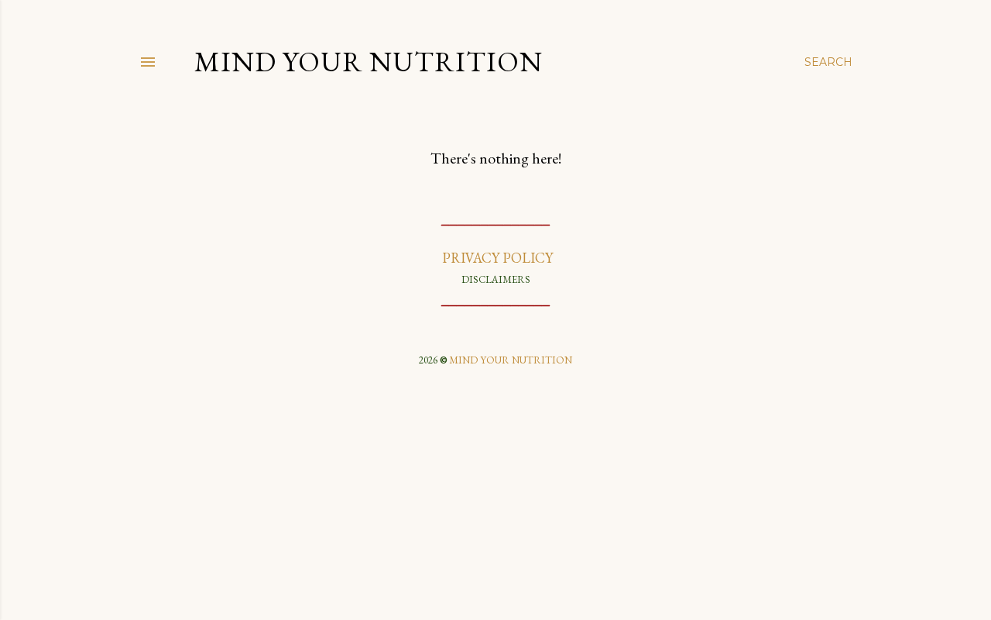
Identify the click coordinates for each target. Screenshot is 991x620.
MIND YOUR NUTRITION (510, 360)
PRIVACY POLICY (496, 258)
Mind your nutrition (368, 61)
